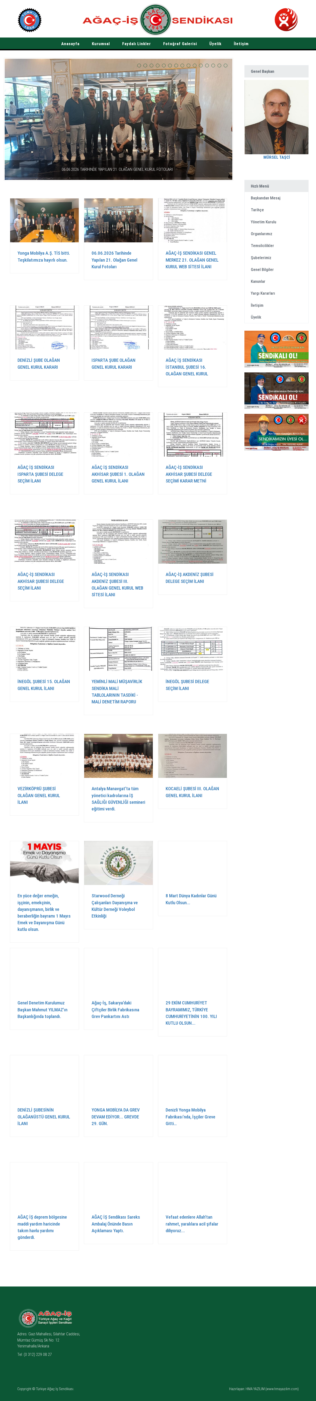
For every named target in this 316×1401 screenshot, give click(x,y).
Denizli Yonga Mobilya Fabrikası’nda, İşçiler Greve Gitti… (190, 1116)
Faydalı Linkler (136, 43)
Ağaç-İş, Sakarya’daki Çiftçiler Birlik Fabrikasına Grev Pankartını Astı (115, 1009)
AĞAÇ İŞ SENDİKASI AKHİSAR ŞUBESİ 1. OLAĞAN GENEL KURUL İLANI (118, 473)
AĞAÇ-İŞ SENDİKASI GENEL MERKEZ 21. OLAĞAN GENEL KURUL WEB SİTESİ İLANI (117, 169)
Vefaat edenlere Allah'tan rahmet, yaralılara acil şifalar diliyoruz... (192, 1223)
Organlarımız (261, 233)
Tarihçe (257, 209)
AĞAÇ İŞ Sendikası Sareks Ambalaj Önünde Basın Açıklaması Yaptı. (116, 1223)
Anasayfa (70, 43)
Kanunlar (258, 281)
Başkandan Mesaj (265, 197)
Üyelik (215, 43)
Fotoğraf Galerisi (180, 43)
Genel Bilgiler (262, 269)
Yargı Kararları (263, 293)
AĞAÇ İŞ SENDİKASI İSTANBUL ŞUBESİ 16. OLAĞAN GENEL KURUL (187, 366)
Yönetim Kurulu (263, 221)
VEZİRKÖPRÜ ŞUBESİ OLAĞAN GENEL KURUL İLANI (39, 795)
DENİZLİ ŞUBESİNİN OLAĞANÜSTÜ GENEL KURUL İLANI (44, 1116)
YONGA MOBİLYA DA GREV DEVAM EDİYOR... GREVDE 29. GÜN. (116, 1116)
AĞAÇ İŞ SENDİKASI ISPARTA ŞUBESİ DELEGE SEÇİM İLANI (40, 473)
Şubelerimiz (261, 257)
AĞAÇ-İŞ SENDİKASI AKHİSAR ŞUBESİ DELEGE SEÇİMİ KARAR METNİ (189, 473)
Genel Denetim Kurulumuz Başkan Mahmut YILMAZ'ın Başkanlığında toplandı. (42, 1009)
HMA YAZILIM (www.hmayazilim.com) (272, 1389)
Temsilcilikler (262, 245)
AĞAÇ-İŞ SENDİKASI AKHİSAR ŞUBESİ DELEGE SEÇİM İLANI (41, 581)
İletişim (241, 43)
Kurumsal (101, 43)
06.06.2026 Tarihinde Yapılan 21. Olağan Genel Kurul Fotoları (114, 259)
